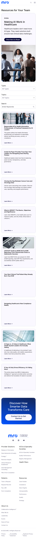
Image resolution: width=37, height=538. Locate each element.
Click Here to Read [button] (13, 39)
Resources (23, 478)
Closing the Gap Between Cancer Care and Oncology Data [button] (18, 181)
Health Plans (23, 462)
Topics (3, 95)
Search (3, 103)
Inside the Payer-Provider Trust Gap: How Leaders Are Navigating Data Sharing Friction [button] (17, 153)
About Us (4, 506)
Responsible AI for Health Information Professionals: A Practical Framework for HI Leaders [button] (18, 128)
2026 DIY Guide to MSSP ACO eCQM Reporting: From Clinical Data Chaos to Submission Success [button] (17, 252)
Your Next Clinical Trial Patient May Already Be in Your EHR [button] (18, 275)
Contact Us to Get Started (18, 417)
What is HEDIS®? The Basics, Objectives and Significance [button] (17, 211)
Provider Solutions (8, 447)
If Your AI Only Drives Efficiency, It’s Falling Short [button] (18, 368)
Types (3, 86)
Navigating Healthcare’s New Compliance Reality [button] (17, 304)
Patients (4, 478)
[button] (31, 2)
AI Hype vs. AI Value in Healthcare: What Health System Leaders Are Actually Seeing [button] (17, 345)
